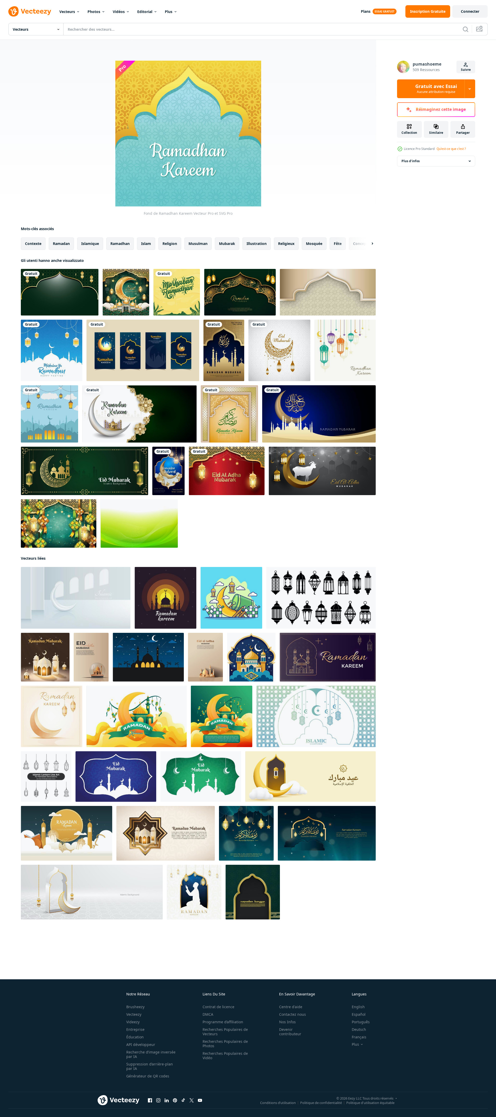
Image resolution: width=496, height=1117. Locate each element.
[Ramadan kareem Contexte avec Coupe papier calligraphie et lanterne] (327, 833)
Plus (168, 11)
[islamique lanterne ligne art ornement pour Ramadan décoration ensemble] (46, 776)
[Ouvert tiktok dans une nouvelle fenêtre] (183, 1100)
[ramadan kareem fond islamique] (328, 292)
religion (169, 243)
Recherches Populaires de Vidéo (225, 1055)
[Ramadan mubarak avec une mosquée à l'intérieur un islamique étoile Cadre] (165, 833)
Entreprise (135, 1029)
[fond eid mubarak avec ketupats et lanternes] (227, 471)
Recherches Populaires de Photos (225, 1043)
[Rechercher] (465, 29)
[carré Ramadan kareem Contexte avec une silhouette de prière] (194, 892)
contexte (33, 243)
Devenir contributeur (290, 1031)
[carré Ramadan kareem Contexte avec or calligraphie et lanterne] (246, 833)
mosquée (314, 243)
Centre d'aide (290, 1006)
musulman (198, 243)
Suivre (466, 69)
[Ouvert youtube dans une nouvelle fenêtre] (200, 1100)
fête (338, 243)
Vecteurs (67, 11)
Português (361, 1021)
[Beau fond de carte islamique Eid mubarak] (279, 350)
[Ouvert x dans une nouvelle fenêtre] (192, 1100)
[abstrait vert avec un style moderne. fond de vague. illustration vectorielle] (139, 523)
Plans (366, 11)
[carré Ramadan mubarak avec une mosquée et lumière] (45, 657)
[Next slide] (368, 243)
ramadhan (120, 243)
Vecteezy (133, 1014)
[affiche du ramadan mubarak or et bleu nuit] (223, 350)
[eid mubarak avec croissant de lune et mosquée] (126, 292)
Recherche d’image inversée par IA (150, 1054)
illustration (257, 243)
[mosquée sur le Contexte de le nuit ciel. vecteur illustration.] (251, 657)
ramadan (61, 243)
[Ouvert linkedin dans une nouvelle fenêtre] (167, 1100)
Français (359, 1036)
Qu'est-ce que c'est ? (451, 149)
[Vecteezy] (29, 11)
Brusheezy (135, 1006)
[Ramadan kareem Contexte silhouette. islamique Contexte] (148, 657)
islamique (90, 243)
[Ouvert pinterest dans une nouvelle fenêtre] (175, 1100)
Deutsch (359, 1029)
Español (359, 1014)
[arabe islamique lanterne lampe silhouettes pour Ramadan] (321, 598)
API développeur (140, 1044)
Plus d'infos (410, 161)
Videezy (133, 1021)
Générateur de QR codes (147, 1076)
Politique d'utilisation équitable (370, 1102)
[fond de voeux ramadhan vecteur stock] (51, 350)
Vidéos (119, 11)
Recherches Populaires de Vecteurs (225, 1031)
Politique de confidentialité (321, 1102)
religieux (286, 243)
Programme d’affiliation (223, 1021)
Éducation (135, 1036)
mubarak (227, 243)
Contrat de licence (218, 1006)
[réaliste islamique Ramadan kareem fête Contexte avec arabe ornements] (66, 833)
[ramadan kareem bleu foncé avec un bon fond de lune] (319, 414)
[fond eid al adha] (322, 471)
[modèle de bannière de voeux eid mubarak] (84, 471)
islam (146, 243)
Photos (93, 11)
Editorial (144, 11)
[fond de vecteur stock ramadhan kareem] (49, 414)
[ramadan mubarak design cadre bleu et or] (168, 471)
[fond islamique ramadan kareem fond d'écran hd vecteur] (252, 892)
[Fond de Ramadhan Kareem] (345, 350)
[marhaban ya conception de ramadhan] (176, 292)
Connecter (470, 11)
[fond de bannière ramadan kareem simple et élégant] (59, 292)
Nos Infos (287, 1021)
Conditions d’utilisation (278, 1102)
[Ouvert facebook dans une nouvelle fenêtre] (150, 1100)
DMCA (208, 1014)
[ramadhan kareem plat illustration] (231, 598)
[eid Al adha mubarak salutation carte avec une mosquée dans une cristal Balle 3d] (91, 657)
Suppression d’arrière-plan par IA (149, 1066)
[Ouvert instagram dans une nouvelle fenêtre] (158, 1100)
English (358, 1006)
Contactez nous (292, 1014)
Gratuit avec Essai (436, 88)
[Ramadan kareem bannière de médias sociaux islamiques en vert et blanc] (139, 414)
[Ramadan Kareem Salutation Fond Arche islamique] (229, 414)
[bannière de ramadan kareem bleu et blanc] (316, 716)
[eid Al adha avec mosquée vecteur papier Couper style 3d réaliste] (205, 657)
